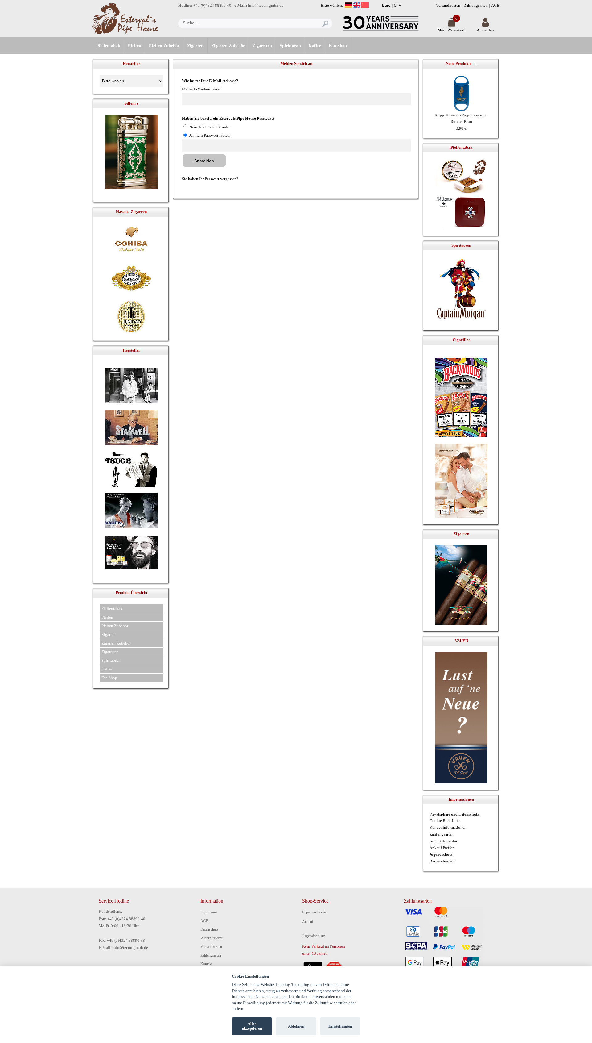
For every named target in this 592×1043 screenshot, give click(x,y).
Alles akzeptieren (252, 1026)
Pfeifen (134, 46)
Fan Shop (338, 46)
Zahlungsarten (476, 5)
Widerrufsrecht (211, 938)
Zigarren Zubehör (228, 46)
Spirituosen (290, 46)
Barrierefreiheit (442, 861)
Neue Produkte (458, 63)
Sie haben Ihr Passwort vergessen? (210, 179)
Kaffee (315, 46)
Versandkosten (448, 5)
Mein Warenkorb (452, 30)
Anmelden (485, 30)
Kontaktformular (443, 841)
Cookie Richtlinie (445, 820)
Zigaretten (262, 46)
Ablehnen (296, 1026)
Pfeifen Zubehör (164, 46)
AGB (495, 5)
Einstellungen (340, 1026)
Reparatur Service (315, 912)
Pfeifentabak (108, 46)
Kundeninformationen (448, 827)
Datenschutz (209, 929)
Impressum (208, 912)
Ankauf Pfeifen (442, 847)
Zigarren (195, 46)
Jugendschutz (441, 854)
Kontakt (206, 964)
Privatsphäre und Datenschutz (454, 814)
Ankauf (307, 922)
